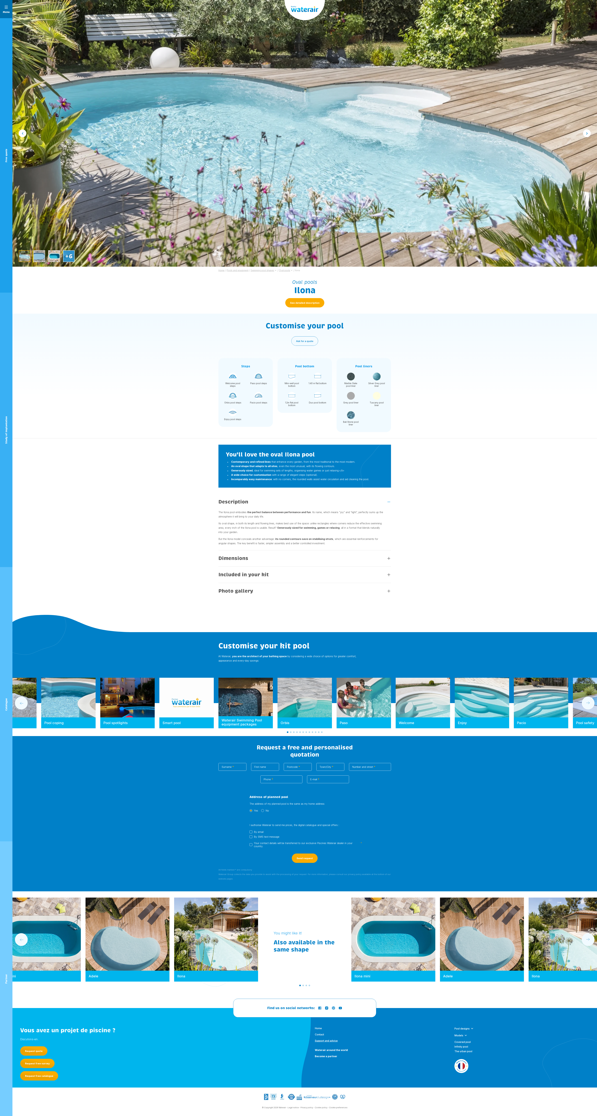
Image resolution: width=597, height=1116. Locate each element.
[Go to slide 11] (318, 732)
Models (458, 1035)
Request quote (34, 1051)
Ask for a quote (304, 341)
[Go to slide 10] (315, 732)
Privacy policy (307, 1107)
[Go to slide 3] (294, 732)
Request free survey (37, 1063)
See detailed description (304, 302)
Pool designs (462, 1028)
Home (318, 1028)
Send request (305, 858)
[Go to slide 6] (303, 732)
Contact (319, 1034)
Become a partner (326, 1056)
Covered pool (462, 1041)
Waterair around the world (331, 1050)
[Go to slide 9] (312, 732)
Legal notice (293, 1107)
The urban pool (463, 1051)
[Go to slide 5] (300, 732)
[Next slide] (587, 133)
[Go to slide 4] (297, 732)
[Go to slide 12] (322, 732)
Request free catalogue (39, 1075)
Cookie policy (321, 1107)
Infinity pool (461, 1046)
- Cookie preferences (337, 1107)
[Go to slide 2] (291, 732)
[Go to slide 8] (309, 732)
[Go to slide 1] (287, 732)
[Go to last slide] (22, 133)
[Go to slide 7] (306, 732)
